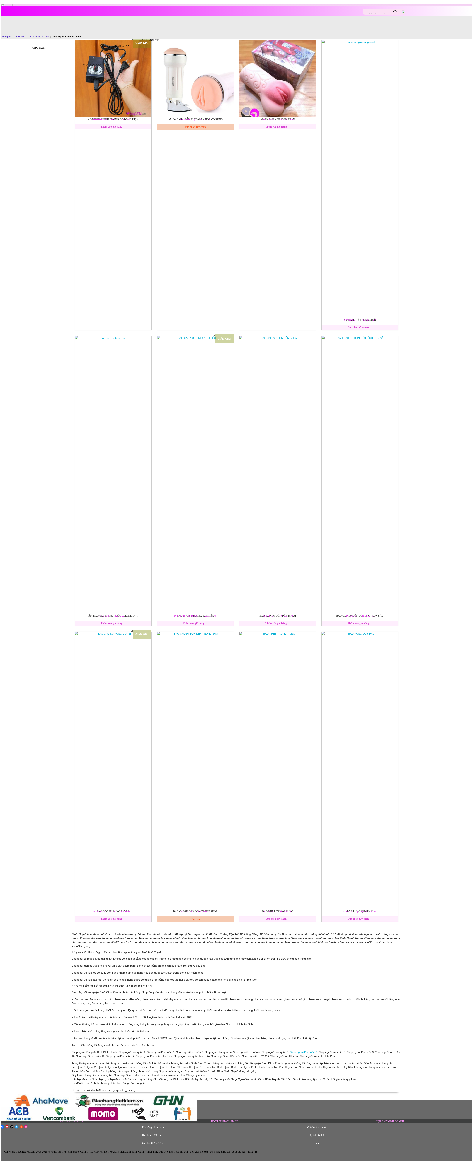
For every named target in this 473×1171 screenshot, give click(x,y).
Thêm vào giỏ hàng (111, 126)
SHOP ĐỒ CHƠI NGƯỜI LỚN (32, 36)
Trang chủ (7, 36)
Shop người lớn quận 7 (303, 1052)
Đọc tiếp (195, 919)
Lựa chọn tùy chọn (195, 127)
